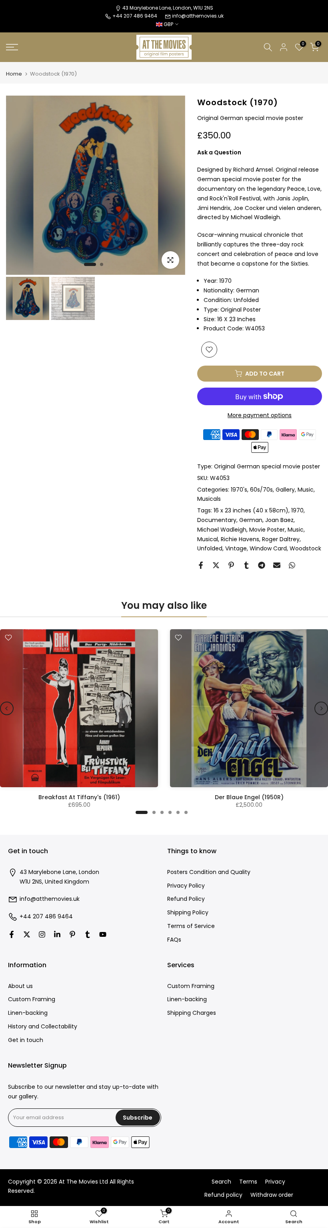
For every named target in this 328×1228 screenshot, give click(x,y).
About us (20, 986)
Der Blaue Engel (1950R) (249, 797)
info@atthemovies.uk (198, 15)
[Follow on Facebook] (11, 934)
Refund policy (223, 1195)
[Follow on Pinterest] (72, 934)
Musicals (209, 499)
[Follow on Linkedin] (57, 934)
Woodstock (305, 548)
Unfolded (209, 548)
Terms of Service (191, 926)
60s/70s (261, 490)
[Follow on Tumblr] (87, 934)
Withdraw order (271, 1195)
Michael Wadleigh (221, 530)
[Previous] (7, 708)
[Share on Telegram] (261, 565)
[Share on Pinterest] (231, 565)
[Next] (321, 708)
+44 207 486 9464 (46, 916)
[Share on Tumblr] (246, 565)
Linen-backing (28, 1013)
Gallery (285, 490)
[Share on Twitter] (216, 565)
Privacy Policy (186, 886)
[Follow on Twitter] (26, 934)
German (250, 520)
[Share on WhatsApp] (292, 565)
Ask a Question (219, 152)
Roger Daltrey (281, 539)
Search (221, 1182)
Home (14, 73)
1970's (239, 490)
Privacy (275, 1182)
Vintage (236, 548)
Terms (248, 1182)
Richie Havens (240, 539)
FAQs (174, 940)
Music (306, 490)
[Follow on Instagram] (42, 934)
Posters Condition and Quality (208, 872)
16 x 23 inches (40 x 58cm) (251, 510)
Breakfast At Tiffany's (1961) (79, 797)
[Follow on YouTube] (102, 934)
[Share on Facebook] (200, 565)
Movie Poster (267, 530)
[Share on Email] (276, 565)
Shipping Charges (191, 1013)
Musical (207, 539)
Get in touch (25, 1040)
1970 (297, 510)
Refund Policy (186, 899)
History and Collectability (42, 1026)
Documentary (216, 520)
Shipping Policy (187, 912)
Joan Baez (279, 520)
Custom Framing (31, 999)
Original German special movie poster (267, 466)
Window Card (268, 548)
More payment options (260, 415)
